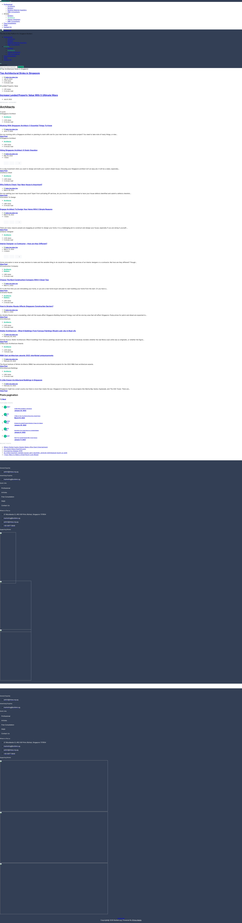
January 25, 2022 (20, 425)
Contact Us (8, 27)
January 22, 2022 (20, 410)
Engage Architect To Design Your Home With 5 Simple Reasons (26, 209)
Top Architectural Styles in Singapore (20, 73)
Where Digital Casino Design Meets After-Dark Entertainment (26, 447)
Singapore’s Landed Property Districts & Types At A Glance (28, 423)
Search (21, 67)
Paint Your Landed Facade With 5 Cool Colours (25, 437)
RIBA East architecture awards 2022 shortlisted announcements (26, 355)
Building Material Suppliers (17, 10)
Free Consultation (10, 23)
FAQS (6, 25)
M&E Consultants (14, 12)
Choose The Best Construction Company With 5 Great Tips (24, 280)
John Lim (15, 77)
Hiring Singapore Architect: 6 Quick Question (18, 150)
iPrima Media (136, 920)
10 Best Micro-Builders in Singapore (23, 408)
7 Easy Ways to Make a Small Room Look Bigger (21, 455)
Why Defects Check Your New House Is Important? (21, 185)
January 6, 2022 (19, 432)
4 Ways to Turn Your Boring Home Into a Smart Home (27, 416)
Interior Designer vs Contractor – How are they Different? (23, 244)
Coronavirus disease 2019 (13, 451)
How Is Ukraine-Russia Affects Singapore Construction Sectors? (26, 306)
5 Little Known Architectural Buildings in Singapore (21, 380)
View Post (3, 136)
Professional (8, 4)
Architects (11, 6)
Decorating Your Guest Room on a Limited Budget (26, 430)
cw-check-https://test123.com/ (15, 449)
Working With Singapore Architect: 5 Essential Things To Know (26, 126)
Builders (10, 8)
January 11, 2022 (20, 440)
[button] (21, 488)
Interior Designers (14, 19)
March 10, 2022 (19, 418)
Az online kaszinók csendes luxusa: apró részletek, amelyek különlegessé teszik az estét (35, 453)
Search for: (3, 65)
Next (4, 399)
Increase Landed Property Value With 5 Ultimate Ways (29, 95)
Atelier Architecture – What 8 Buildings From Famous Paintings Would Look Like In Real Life (38, 331)
